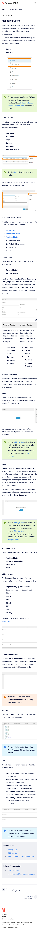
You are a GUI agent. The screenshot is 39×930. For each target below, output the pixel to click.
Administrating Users (16, 9)
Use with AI (8, 15)
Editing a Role (19, 531)
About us (4, 914)
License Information (8, 919)
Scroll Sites (12, 925)
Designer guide (13, 540)
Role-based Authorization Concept (23, 874)
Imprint (4, 916)
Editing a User (13, 853)
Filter (15, 172)
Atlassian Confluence (23, 925)
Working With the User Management (21, 856)
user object (6, 621)
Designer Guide (13, 870)
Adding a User (19, 442)
